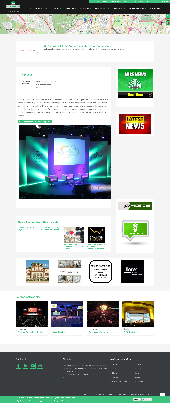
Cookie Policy (121, 394)
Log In (86, 394)
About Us (115, 365)
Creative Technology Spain (30, 332)
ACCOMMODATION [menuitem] (37, 8)
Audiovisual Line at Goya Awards (26, 229)
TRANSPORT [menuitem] (117, 8)
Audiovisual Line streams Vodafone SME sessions (73, 246)
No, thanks (147, 399)
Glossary (138, 377)
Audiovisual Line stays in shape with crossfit (50, 229)
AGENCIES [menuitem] (68, 8)
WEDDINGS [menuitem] (154, 8)
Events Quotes (140, 365)
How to (126, 1)
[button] (85, 20)
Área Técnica (59, 332)
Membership (115, 1)
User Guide (116, 377)
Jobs (134, 1)
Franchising (139, 381)
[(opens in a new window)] (37, 282)
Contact (96, 1)
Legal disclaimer (98, 394)
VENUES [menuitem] (55, 8)
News (105, 1)
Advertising (164, 1)
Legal (110, 394)
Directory (115, 373)
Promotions (151, 1)
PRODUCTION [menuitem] (100, 8)
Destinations (139, 369)
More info (65, 401)
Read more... (68, 377)
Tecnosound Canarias (98, 332)
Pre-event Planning (119, 381)
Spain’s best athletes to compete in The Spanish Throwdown (95, 246)
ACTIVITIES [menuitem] (83, 8)
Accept (137, 399)
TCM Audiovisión (131, 332)
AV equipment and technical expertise (35, 122)
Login (141, 1)
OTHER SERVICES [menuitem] (135, 8)
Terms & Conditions (137, 394)
